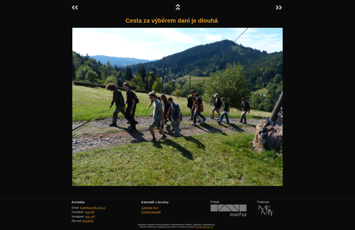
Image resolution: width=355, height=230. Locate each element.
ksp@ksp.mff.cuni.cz (93, 207)
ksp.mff (89, 212)
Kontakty (78, 202)
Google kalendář (151, 212)
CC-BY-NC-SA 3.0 (204, 227)
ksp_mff (90, 216)
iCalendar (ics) (149, 207)
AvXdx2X (87, 220)
